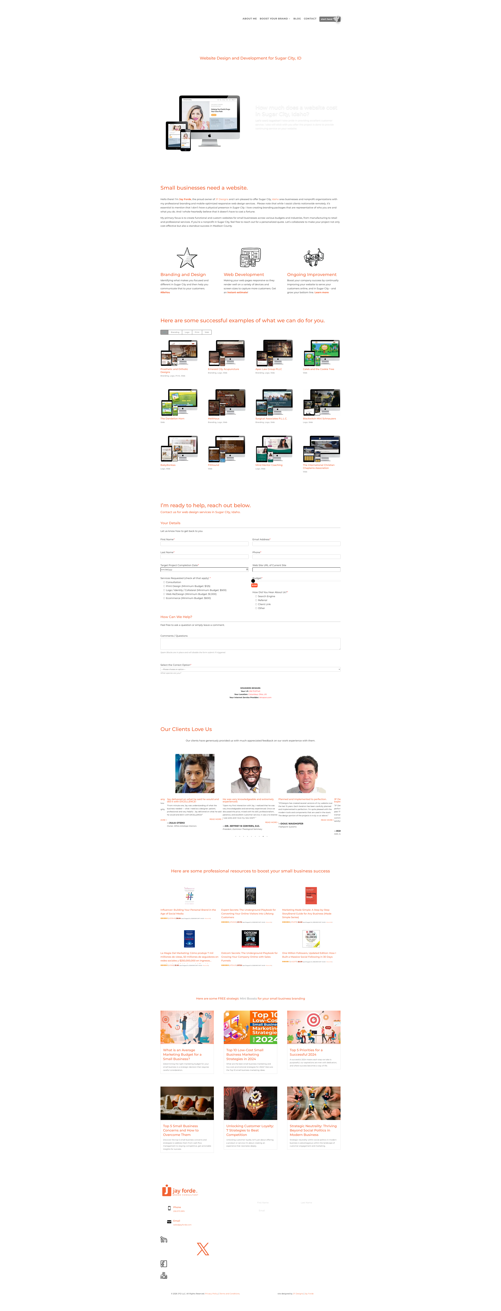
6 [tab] (255, 836)
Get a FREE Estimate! (272, 138)
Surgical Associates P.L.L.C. (271, 418)
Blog (297, 18)
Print (197, 332)
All (164, 332)
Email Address (261, 539)
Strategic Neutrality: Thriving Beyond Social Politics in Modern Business (313, 1130)
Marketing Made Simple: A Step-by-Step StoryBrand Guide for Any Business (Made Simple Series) (306, 913)
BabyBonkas (167, 465)
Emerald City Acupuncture (223, 369)
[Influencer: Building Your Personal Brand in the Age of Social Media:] (189, 896)
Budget (257, 578)
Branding (175, 332)
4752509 (233, 922)
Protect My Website (303, 305)
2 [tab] (239, 836)
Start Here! (327, 19)
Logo (187, 332)
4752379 (294, 922)
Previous (158, 795)
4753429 (233, 965)
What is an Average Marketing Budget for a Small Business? (182, 1054)
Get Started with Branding (180, 305)
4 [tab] (247, 836)
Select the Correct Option (175, 665)
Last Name (167, 552)
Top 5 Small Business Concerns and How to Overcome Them (181, 1130)
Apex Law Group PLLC (268, 369)
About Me (250, 18)
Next (342, 795)
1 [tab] (235, 836)
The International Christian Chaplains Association (319, 466)
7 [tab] (259, 836)
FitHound (213, 465)
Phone (256, 552)
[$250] (253, 581)
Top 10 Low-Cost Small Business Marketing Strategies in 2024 (244, 1054)
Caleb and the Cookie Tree (318, 369)
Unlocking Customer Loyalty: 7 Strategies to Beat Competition (250, 1130)
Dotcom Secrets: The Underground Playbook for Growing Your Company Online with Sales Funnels (249, 957)
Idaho (275, 199)
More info (207, 918)
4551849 (172, 918)
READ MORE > (195, 827)
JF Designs (222, 199)
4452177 (294, 962)
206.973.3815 (179, 1211)
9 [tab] (267, 836)
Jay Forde (309, 1293)
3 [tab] (243, 836)
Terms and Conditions (230, 1293)
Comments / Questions (174, 635)
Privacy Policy (211, 1293)
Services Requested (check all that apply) (185, 578)
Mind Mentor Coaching (268, 465)
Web (207, 332)
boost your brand (274, 18)
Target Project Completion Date (179, 565)
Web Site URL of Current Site (269, 565)
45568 (171, 965)
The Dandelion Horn (172, 418)
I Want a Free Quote (240, 305)
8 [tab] (263, 836)
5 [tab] (251, 836)
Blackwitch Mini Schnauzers (319, 418)
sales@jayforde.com (182, 1225)
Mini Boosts (248, 998)
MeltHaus (213, 418)
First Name (167, 539)
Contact (310, 18)
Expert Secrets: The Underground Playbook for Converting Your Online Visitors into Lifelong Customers (248, 913)
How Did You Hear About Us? (270, 592)
